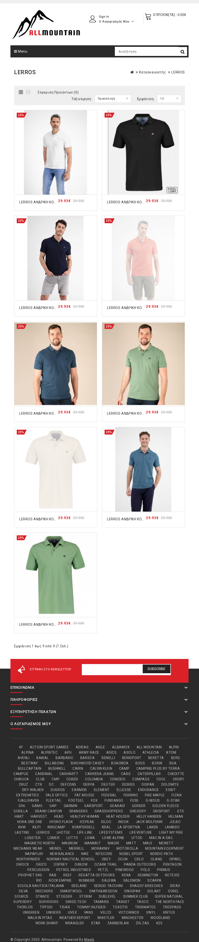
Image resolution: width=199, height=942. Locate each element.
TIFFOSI (46, 907)
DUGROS (58, 790)
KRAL (106, 827)
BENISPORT (131, 758)
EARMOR (79, 790)
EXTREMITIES (27, 795)
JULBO (175, 822)
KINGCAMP (57, 827)
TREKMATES (145, 907)
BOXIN (157, 763)
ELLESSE (124, 790)
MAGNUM (70, 843)
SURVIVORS (48, 902)
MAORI (113, 843)
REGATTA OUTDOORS (97, 875)
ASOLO (129, 752)
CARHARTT (68, 774)
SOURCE (22, 896)
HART (19, 816)
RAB (53, 875)
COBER (72, 779)
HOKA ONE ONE (29, 822)
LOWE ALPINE (113, 838)
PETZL (103, 870)
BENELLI (108, 758)
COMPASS (140, 779)
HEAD (58, 816)
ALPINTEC (49, 752)
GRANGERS (78, 811)
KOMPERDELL (83, 827)
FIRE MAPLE (155, 795)
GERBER (139, 806)
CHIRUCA (21, 779)
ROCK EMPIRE (60, 880)
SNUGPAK (132, 891)
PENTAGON (172, 864)
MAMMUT (92, 843)
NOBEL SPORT (131, 854)
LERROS (178, 72)
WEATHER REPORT (74, 918)
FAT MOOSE (84, 795)
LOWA (90, 838)
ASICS (111, 752)
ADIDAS (82, 747)
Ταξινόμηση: (81, 99)
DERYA (89, 784)
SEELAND (79, 886)
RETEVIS (172, 875)
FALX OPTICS (57, 795)
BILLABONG (54, 763)
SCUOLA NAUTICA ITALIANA (40, 886)
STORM (85, 896)
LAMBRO (172, 827)
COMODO (117, 779)
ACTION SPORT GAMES (49, 747)
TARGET (123, 902)
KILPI (37, 827)
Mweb (89, 940)
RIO (39, 880)
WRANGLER (74, 923)
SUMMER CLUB (135, 896)
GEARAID (117, 806)
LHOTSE (63, 832)
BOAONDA (119, 763)
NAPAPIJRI (34, 854)
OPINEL (175, 859)
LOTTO (72, 838)
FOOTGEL (76, 800)
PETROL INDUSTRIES (73, 870)
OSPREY (61, 864)
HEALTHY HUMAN (84, 816)
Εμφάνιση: (146, 99)
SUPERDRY (22, 902)
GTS (180, 811)
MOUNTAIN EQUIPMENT (164, 848)
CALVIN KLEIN (101, 768)
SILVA (23, 891)
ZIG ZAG (142, 923)
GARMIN (70, 806)
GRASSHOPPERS (109, 811)
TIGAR (64, 907)
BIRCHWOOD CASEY (87, 763)
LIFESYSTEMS (111, 832)
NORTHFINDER (28, 859)
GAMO (37, 806)
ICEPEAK (87, 822)
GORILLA (21, 811)
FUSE (134, 800)
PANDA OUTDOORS (140, 864)
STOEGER (64, 896)
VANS (88, 912)
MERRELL (76, 848)
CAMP (124, 768)
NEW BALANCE (62, 854)
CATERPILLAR (149, 774)
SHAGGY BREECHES (146, 886)
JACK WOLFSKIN (149, 822)
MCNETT (166, 843)
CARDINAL (43, 774)
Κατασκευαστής (152, 72)
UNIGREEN (31, 912)
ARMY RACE (89, 752)
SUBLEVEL (107, 896)
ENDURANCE (148, 790)
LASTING (22, 832)
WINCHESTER (133, 918)
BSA (173, 763)
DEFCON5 (68, 784)
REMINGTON (148, 875)
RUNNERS (87, 880)
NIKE (85, 854)
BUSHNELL (57, 768)
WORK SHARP (46, 923)
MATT (131, 843)
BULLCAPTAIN (29, 768)
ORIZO (41, 864)
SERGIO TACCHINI (108, 886)
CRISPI (178, 779)
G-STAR (173, 800)
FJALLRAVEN (28, 800)
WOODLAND (160, 918)
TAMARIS (101, 902)
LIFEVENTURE (141, 832)
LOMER (53, 838)
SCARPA (154, 880)
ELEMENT (102, 790)
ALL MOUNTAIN (149, 747)
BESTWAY (29, 763)
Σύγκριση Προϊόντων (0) (58, 92)
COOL (161, 779)
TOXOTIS (120, 907)
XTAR (95, 923)
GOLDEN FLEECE (165, 806)
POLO (145, 870)
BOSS (140, 763)
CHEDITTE (176, 774)
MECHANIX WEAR (28, 848)
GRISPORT (161, 811)
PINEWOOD (125, 870)
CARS (126, 774)
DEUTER (108, 784)
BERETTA (156, 758)
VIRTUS (169, 912)
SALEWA (109, 880)
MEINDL (56, 848)
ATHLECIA (150, 752)
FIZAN (177, 795)
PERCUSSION (38, 870)
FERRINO (131, 795)
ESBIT (171, 790)
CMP (55, 779)
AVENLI (24, 758)
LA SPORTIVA (129, 827)
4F (21, 747)
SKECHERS (44, 891)
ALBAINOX (121, 747)
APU (68, 752)
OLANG (156, 859)
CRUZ (23, 784)
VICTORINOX (128, 912)
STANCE (43, 896)
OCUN (122, 859)
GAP (53, 806)
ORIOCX (22, 864)
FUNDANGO (114, 800)
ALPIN (174, 747)
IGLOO (106, 822)
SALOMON (132, 880)
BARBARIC (64, 758)
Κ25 (159, 923)
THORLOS (25, 907)
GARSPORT (93, 806)
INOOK (123, 822)
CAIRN (78, 768)
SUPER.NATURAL (169, 896)
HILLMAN (175, 816)
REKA (126, 875)
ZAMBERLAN (118, 923)
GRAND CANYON (48, 811)
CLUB (40, 779)
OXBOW (81, 864)
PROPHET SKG (30, 875)
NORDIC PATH (161, 854)
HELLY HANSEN (149, 816)
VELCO (105, 912)
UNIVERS (53, 912)
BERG (175, 758)
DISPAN (148, 784)
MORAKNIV (100, 848)
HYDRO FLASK (61, 822)
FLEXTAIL (54, 800)
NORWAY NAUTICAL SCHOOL (71, 859)
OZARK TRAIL (105, 864)
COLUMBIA (94, 779)
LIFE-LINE (84, 832)
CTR (38, 784)
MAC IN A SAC (161, 838)
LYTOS (137, 838)
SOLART (154, 891)
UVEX (72, 912)
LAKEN (152, 827)
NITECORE (104, 854)
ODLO (139, 859)
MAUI (147, 843)
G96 (22, 806)
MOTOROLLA (127, 848)
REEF (67, 875)
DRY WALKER (33, 790)
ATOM (171, 752)
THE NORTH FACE (170, 902)
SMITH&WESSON (103, 891)
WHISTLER (106, 918)
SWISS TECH (76, 902)
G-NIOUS (153, 800)
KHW (22, 827)
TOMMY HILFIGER (91, 907)
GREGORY (138, 811)
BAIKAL (42, 758)
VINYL (151, 912)
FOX (94, 800)
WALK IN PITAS (40, 918)
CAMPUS (20, 774)
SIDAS (175, 886)
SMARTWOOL (71, 891)
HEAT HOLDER (118, 816)
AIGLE (100, 747)
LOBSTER (33, 838)
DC (51, 784)
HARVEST (39, 816)
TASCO (143, 902)
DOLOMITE (170, 784)
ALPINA (27, 752)
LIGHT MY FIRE (171, 832)
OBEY (106, 859)
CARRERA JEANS (99, 774)
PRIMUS (163, 870)
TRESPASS (172, 907)
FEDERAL (108, 795)
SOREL (173, 891)
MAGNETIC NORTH (40, 843)
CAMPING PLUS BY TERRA (158, 768)
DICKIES (128, 784)
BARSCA (87, 758)
